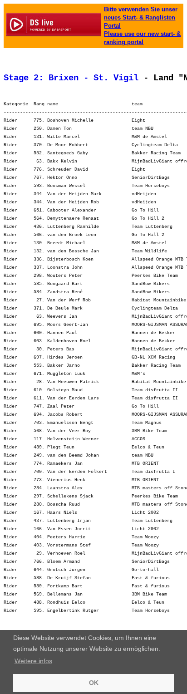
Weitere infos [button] (33, 660)
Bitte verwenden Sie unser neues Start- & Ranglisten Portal (140, 17)
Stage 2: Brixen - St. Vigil (71, 78)
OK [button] (93, 682)
